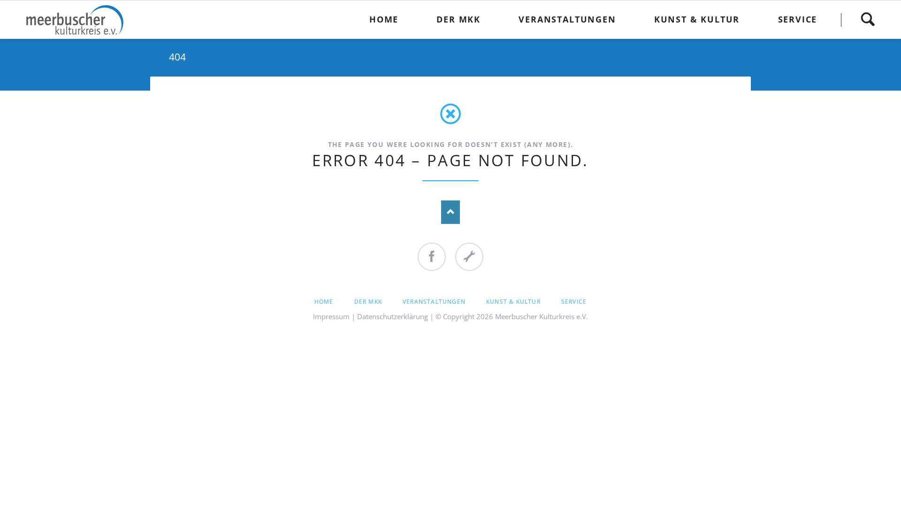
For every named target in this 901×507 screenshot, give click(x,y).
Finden (867, 19)
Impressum (331, 316)
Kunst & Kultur (513, 302)
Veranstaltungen (434, 302)
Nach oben (450, 212)
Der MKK (368, 302)
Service (574, 302)
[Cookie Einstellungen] (469, 257)
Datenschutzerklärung (392, 316)
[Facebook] (432, 257)
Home (324, 302)
